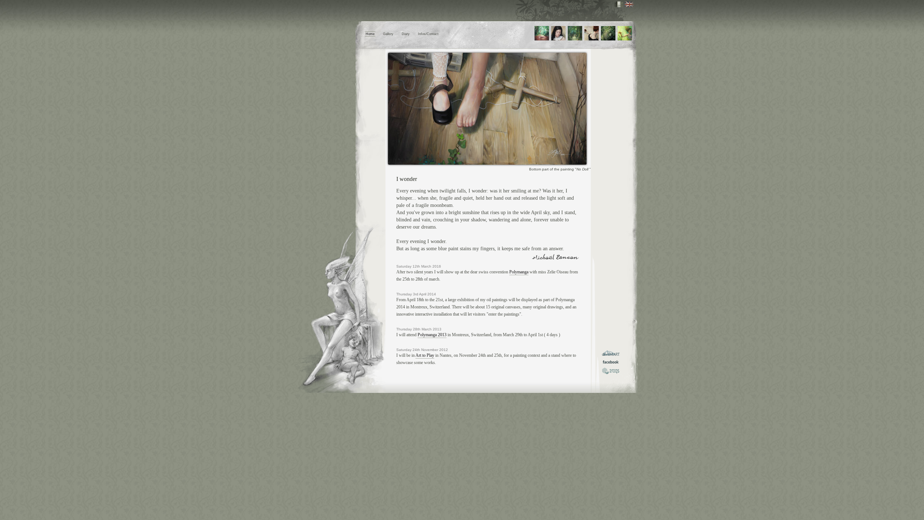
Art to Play (424, 355)
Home (370, 34)
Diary (406, 34)
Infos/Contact (428, 34)
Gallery (388, 34)
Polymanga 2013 (432, 334)
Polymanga (518, 271)
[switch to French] (618, 4)
